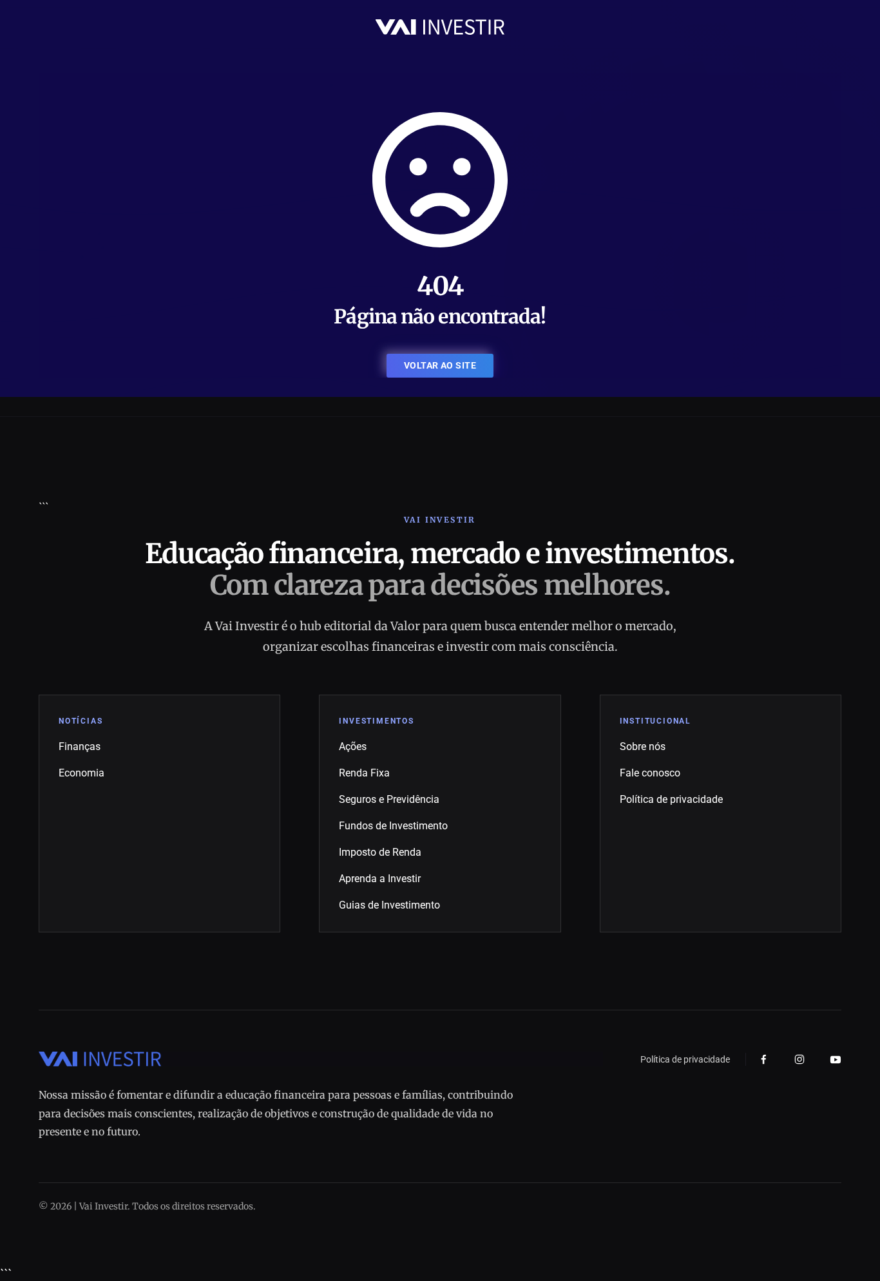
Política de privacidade (671, 799)
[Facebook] (763, 1059)
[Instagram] (799, 1059)
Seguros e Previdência (389, 799)
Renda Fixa (364, 773)
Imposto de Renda (380, 852)
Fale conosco (650, 773)
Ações (353, 746)
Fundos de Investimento (393, 826)
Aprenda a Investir (380, 878)
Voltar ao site (440, 365)
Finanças (79, 746)
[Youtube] (835, 1059)
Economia (81, 773)
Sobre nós (642, 746)
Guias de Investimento (389, 905)
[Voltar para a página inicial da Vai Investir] (440, 26)
